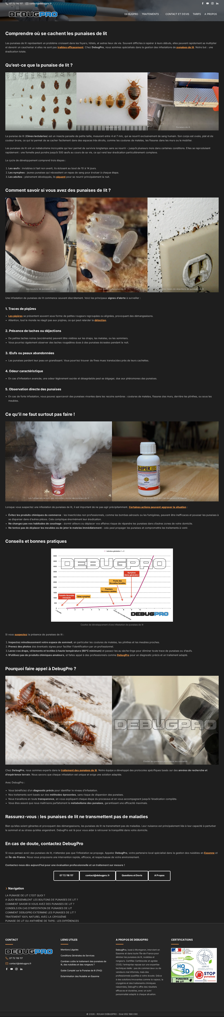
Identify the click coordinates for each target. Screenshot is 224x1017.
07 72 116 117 (16, 3)
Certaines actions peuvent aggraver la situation (157, 507)
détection (100, 320)
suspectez (21, 634)
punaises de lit (185, 47)
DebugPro (123, 655)
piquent (61, 176)
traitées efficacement (71, 47)
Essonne (209, 852)
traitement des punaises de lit (79, 770)
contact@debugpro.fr (40, 3)
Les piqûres (15, 315)
